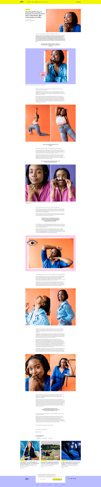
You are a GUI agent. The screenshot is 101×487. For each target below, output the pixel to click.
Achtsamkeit (38, 438)
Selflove (50, 438)
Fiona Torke (32, 20)
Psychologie (45, 438)
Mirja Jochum (43, 466)
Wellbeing (28, 9)
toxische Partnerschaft (43, 231)
